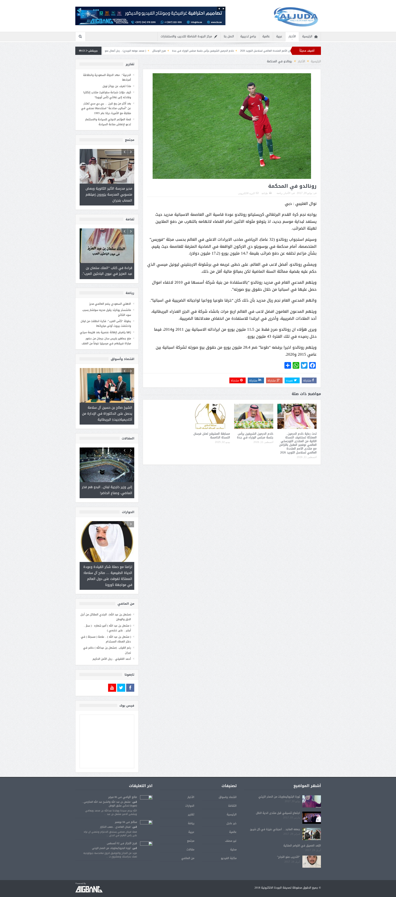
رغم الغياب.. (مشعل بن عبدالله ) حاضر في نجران (107, 638)
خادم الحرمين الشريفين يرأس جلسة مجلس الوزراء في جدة (253, 50)
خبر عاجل (231, 811)
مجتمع (190, 828)
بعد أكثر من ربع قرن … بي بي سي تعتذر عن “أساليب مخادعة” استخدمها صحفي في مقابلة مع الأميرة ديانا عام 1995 (106, 108)
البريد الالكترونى (246, 193)
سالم (134, 810)
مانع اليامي (130, 785)
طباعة (265, 193)
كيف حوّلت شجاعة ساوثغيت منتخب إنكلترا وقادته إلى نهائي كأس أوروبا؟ (107, 95)
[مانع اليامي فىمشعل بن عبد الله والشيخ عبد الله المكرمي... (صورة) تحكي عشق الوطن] (146, 789)
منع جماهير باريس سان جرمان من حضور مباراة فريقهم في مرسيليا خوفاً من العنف (106, 335)
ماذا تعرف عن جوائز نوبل (117, 86)
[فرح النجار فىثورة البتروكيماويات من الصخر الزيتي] (146, 836)
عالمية (266, 36)
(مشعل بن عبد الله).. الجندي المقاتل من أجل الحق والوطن (105, 605)
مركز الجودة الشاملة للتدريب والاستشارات (186, 36)
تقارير (191, 802)
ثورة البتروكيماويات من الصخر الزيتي (279, 784)
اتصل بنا (229, 36)
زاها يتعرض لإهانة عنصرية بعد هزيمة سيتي (105, 326)
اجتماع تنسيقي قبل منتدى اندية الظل (278, 801)
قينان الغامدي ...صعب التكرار (115, 815)
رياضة (280, 193)
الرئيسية (307, 36)
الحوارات (189, 793)
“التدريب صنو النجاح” (288, 844)
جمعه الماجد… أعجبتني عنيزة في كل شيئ (275, 817)
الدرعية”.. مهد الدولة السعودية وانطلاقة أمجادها (107, 77)
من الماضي (187, 846)
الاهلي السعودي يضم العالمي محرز (110, 298)
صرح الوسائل (209, 50)
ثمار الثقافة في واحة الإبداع (112, 50)
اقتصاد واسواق (228, 785)
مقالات (190, 837)
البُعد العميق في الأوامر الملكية (302, 833)
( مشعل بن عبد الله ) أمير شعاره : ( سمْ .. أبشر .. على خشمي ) (107, 616)
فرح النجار (131, 831)
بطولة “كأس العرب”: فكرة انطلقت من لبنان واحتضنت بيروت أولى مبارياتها (106, 318)
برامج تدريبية (248, 36)
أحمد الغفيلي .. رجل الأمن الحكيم (112, 646)
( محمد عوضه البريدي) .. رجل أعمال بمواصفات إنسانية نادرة (164, 50)
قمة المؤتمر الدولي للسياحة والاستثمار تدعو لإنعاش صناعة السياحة (108, 122)
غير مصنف (231, 828)
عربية (279, 36)
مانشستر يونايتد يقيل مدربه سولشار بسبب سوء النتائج (106, 307)
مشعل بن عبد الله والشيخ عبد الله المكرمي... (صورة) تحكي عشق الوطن (109, 792)
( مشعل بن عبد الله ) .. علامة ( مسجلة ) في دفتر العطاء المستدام (106, 627)
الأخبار (292, 36)
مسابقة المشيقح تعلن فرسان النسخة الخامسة (211, 435)
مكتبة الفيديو (229, 846)
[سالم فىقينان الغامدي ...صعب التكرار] (146, 814)
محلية (233, 837)
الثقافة (232, 793)
